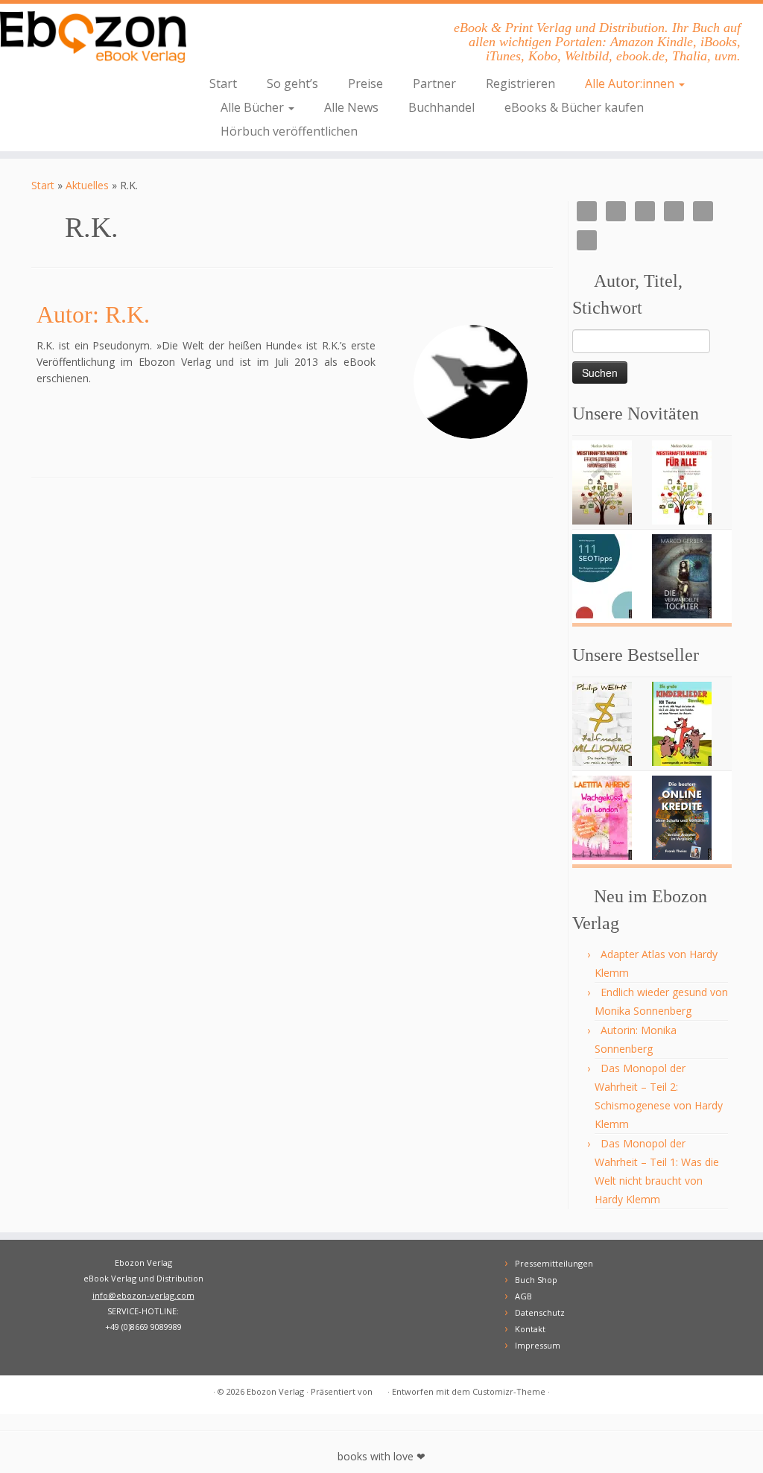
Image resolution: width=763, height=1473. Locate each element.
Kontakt (530, 1328)
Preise (365, 83)
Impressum (537, 1345)
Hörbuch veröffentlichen (289, 131)
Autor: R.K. (93, 314)
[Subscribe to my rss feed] (40, 1392)
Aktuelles (87, 185)
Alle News (351, 107)
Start (223, 83)
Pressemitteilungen (554, 1263)
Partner (434, 83)
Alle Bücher (254, 107)
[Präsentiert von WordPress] (380, 1389)
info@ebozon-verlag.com (143, 1295)
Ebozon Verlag (275, 1391)
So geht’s (292, 83)
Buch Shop (536, 1279)
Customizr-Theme (508, 1391)
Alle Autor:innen (631, 83)
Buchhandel (441, 107)
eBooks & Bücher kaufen (574, 107)
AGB (523, 1296)
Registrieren (520, 83)
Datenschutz (540, 1312)
